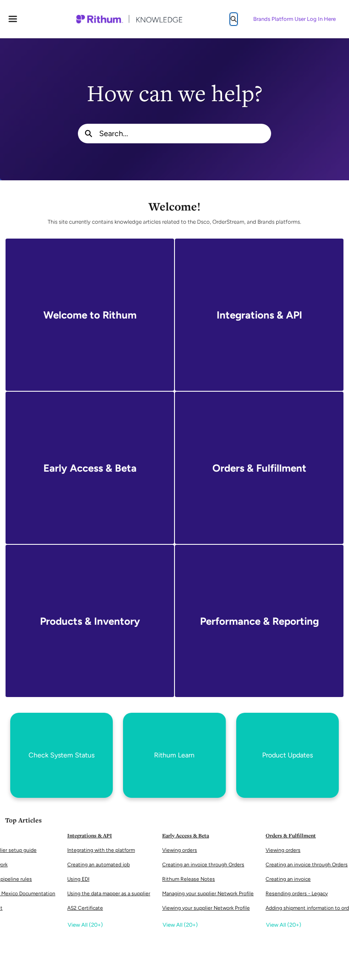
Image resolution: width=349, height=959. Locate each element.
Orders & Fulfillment (291, 835)
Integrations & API (89, 835)
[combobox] (185, 133)
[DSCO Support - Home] (128, 19)
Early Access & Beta (185, 835)
